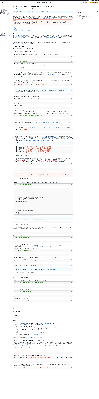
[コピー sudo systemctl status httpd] (71, 296)
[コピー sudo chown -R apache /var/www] (71, 250)
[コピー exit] (71, 107)
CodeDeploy (60, 22)
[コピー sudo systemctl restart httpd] (71, 275)
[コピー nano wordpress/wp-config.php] (71, 120)
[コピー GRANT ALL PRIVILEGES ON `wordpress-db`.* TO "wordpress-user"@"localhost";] (71, 98)
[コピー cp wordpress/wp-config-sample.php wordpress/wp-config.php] (71, 115)
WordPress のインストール (17, 28)
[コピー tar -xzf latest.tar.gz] (71, 61)
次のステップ (15, 29)
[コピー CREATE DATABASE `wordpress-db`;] (71, 94)
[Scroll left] (32, 2)
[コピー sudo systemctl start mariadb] (71, 69)
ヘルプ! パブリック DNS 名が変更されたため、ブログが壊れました (23, 30)
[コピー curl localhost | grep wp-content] (71, 353)
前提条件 (15, 27)
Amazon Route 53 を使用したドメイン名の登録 (19, 43)
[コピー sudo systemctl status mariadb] (71, 287)
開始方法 (64, 17)
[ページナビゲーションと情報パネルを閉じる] (97, 11)
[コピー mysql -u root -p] (71, 76)
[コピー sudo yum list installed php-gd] (71, 237)
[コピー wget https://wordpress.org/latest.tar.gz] (71, 56)
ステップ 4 (34, 122)
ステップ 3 (32, 127)
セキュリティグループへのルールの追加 (51, 37)
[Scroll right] (51, 2)
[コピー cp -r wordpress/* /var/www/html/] (71, 163)
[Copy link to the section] (11, 33)
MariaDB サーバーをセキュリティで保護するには (54, 74)
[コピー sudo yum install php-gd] (71, 233)
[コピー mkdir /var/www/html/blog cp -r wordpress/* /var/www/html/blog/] (71, 169)
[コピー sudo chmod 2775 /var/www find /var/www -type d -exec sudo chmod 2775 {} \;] (71, 259)
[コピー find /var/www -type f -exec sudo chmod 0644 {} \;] (71, 265)
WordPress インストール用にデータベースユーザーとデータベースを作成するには (48, 122)
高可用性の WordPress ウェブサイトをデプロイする (53, 18)
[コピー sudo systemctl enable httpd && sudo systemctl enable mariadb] (71, 282)
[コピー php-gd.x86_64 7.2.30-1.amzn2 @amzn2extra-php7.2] (71, 241)
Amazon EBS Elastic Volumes (45, 323)
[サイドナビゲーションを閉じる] (10, 5)
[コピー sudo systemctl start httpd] (71, 300)
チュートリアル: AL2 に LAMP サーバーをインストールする (43, 246)
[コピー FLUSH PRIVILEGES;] (71, 103)
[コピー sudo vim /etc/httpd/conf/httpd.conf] (71, 184)
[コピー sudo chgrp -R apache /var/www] (71, 255)
